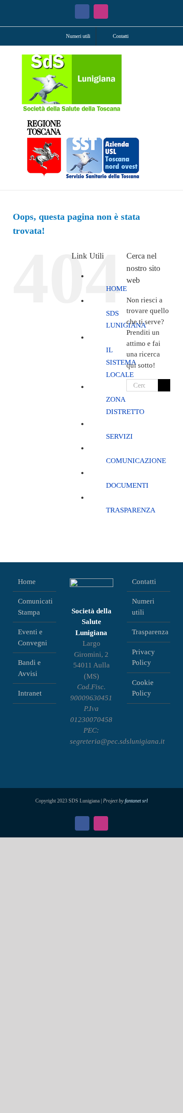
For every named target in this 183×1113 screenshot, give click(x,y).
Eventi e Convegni (32, 637)
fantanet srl (136, 801)
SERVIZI (119, 436)
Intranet (30, 693)
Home (27, 582)
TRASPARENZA (130, 510)
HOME (116, 289)
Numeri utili (143, 606)
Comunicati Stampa (35, 606)
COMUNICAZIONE (136, 461)
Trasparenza (149, 632)
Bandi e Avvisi (29, 668)
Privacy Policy (143, 657)
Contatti (144, 582)
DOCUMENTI (127, 485)
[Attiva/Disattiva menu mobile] (166, 59)
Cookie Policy (143, 688)
